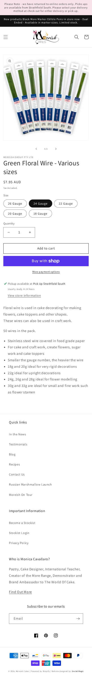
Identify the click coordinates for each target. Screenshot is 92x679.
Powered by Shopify (40, 671)
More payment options (46, 271)
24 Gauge (40, 203)
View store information (24, 295)
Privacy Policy (18, 543)
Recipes (14, 464)
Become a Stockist (22, 523)
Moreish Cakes (22, 671)
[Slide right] (56, 149)
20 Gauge (15, 214)
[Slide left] (36, 149)
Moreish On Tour (21, 495)
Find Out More (20, 592)
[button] (5, 37)
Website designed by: (68, 671)
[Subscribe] (78, 618)
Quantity (9, 223)
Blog (12, 454)
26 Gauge (15, 203)
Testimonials (18, 444)
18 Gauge (40, 214)
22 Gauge (66, 203)
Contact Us (17, 474)
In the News (17, 434)
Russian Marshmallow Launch (30, 484)
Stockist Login (19, 533)
